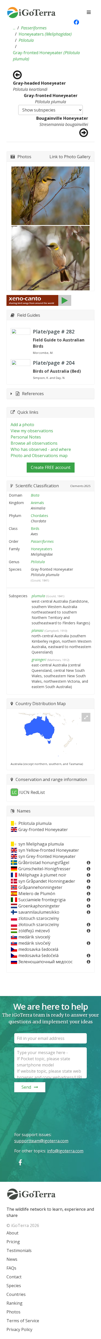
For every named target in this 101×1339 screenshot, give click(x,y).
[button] (14, 28)
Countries (16, 1294)
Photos (13, 1312)
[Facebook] (20, 1162)
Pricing (13, 1242)
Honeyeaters (45, 34)
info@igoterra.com (65, 1151)
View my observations (32, 431)
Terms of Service (22, 1321)
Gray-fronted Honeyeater (46, 56)
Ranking (14, 1303)
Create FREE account (50, 467)
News (11, 1259)
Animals (37, 502)
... (14, 28)
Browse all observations (34, 443)
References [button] (33, 393)
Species (13, 1285)
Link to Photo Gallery (69, 157)
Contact (13, 1277)
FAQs (11, 1268)
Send (26, 1087)
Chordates (39, 515)
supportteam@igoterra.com (41, 1141)
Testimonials (19, 1250)
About (12, 1233)
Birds (35, 528)
